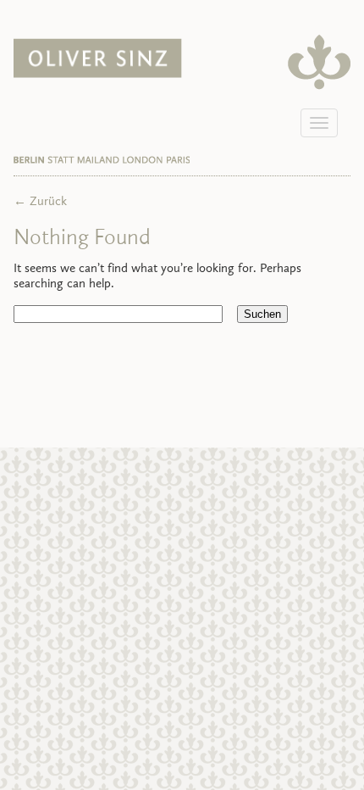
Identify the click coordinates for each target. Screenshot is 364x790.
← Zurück (40, 202)
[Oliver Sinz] (98, 74)
